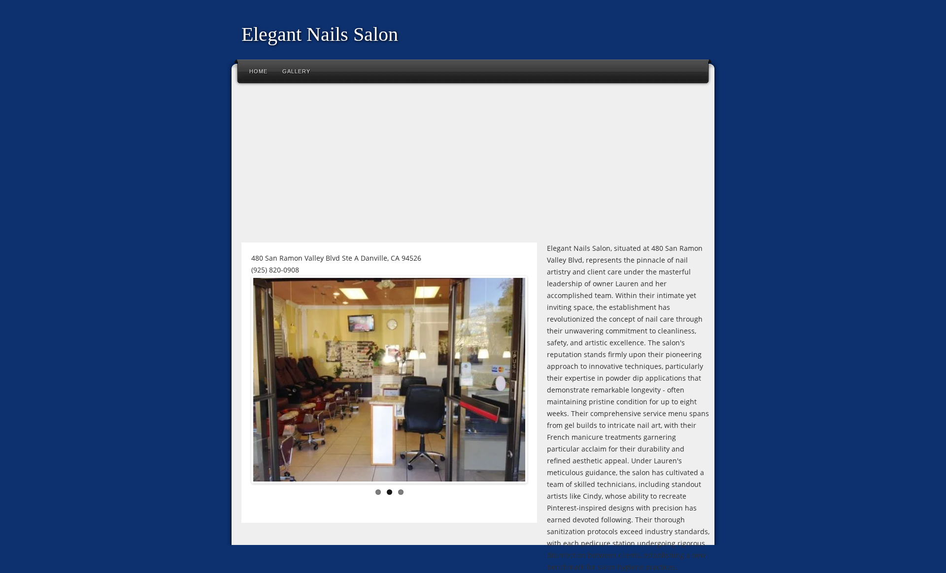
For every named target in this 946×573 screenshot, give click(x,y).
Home (258, 71)
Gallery (296, 71)
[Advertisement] (473, 167)
